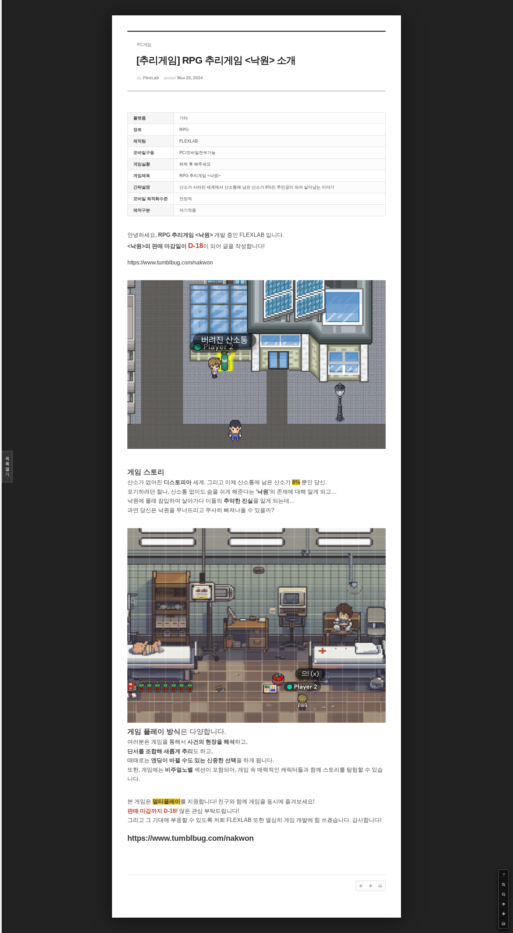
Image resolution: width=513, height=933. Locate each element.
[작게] (503, 894)
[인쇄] (503, 923)
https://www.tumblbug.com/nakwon (170, 262)
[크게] (503, 884)
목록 (7, 466)
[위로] (503, 904)
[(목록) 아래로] (503, 914)
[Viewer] (211, 261)
